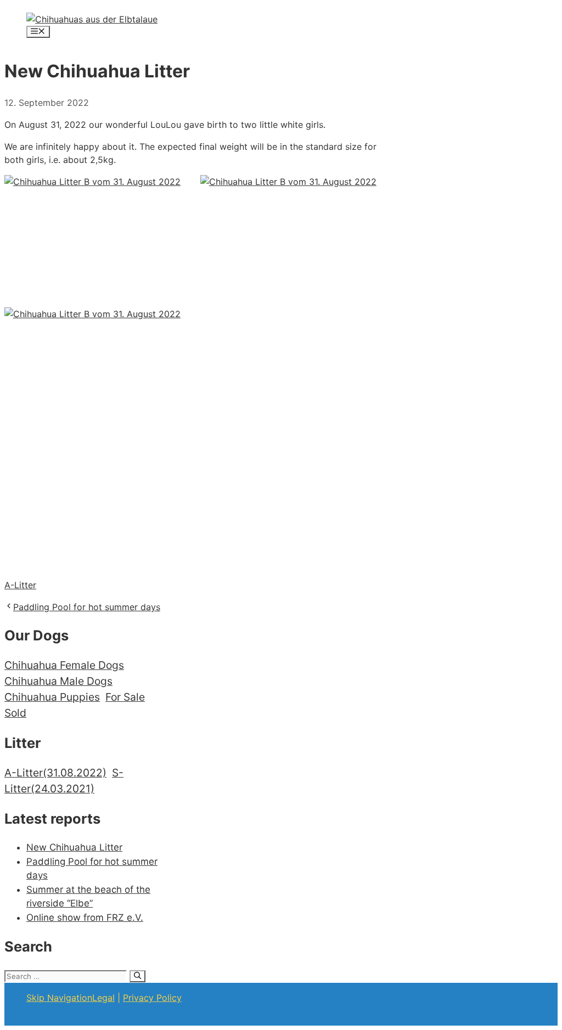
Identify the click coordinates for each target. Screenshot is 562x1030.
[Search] (137, 976)
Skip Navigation (59, 997)
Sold (15, 712)
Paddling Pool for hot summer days (86, 606)
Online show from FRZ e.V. (84, 917)
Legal (103, 997)
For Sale (125, 696)
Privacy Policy (152, 997)
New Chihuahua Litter (74, 847)
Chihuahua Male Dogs (58, 681)
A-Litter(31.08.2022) (55, 772)
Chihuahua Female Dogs (64, 665)
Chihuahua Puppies (52, 696)
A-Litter (20, 584)
